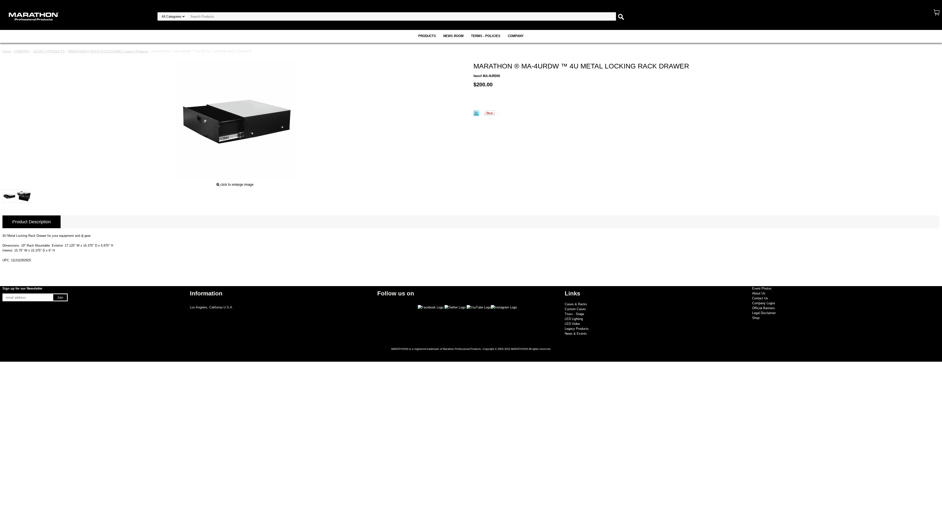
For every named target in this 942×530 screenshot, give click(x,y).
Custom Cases (575, 309)
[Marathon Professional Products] (33, 16)
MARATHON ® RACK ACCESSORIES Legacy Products (108, 51)
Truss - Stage (574, 314)
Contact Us (760, 298)
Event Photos (762, 288)
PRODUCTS (427, 36)
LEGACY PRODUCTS (49, 51)
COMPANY (516, 36)
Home (6, 51)
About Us (758, 293)
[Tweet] (476, 115)
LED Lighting (574, 319)
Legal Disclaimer (764, 313)
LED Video (572, 324)
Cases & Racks (576, 304)
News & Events (576, 333)
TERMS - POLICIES (485, 36)
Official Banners (763, 308)
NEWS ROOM (453, 36)
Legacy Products (577, 329)
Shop (755, 318)
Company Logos (763, 303)
